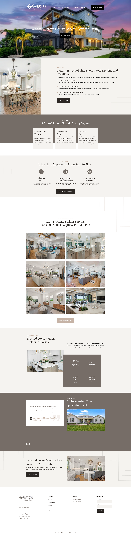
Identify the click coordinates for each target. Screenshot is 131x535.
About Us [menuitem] (50, 508)
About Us (84, 7)
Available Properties (64, 7)
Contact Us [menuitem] (50, 511)
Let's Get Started (97, 7)
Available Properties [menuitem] (52, 502)
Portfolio (75, 7)
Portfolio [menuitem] (50, 505)
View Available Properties (65, 191)
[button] (26, 444)
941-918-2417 (75, 503)
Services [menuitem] (50, 499)
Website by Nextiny (74, 532)
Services (52, 7)
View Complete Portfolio (65, 320)
